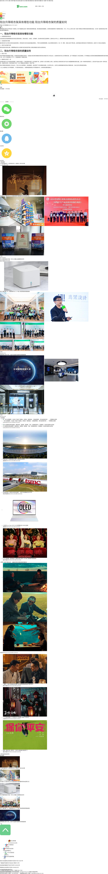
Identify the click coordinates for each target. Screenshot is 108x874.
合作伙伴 (11, 870)
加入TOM (20, 870)
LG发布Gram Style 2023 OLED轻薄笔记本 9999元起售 (15, 525)
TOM (1, 165)
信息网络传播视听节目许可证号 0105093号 (10, 865)
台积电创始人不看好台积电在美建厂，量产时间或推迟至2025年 (17, 492)
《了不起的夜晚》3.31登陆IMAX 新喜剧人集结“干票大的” (16, 717)
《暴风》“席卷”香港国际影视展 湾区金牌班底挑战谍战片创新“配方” (18, 684)
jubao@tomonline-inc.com (37, 873)
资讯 (3, 0)
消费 (45, 0)
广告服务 (16, 870)
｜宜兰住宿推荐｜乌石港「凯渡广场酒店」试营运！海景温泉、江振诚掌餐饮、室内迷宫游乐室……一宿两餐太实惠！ (29, 420)
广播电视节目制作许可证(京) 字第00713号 (9, 863)
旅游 (21, 0)
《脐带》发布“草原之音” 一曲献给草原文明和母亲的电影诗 (13, 562)
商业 (33, 0)
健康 (40, 0)
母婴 (26, 0)
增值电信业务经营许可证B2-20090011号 (9, 867)
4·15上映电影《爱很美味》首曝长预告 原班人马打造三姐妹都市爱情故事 (19, 558)
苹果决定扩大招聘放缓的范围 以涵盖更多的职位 (14, 459)
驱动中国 (2, 260)
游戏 (19, 0)
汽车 (47, 0)
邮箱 (31, 0)
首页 (1, 0)
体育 (12, 0)
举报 (1, 87)
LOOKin (6, 0)
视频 (36, 0)
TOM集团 (2, 870)
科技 (52, 0)
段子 (43, 0)
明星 (14, 0)
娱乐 (10, 0)
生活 (24, 0)
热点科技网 (5, 493)
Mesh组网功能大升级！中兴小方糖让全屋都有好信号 (12, 259)
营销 (28, 0)
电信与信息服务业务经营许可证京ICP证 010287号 (11, 860)
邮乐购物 (7, 870)
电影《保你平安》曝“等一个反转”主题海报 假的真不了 (15, 750)
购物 (50, 0)
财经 (38, 0)
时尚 (17, 0)
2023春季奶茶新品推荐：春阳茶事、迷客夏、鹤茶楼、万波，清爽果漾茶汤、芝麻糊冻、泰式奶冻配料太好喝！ (28, 426)
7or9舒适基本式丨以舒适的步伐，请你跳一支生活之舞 (12, 163)
